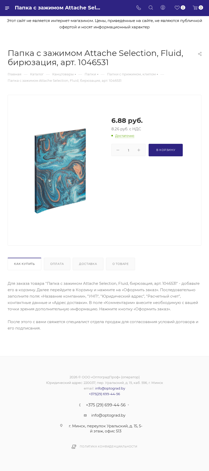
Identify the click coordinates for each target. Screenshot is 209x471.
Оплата (57, 264)
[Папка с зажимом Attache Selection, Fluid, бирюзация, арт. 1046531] (60, 170)
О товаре (120, 264)
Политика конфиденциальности (108, 446)
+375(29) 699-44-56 (104, 394)
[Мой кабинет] (163, 8)
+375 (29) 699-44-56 (106, 405)
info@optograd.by (110, 388)
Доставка (88, 264)
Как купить (24, 264)
